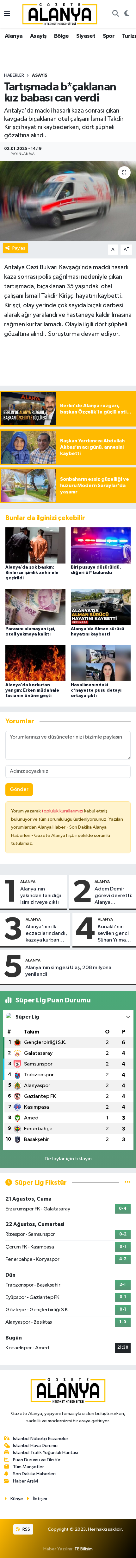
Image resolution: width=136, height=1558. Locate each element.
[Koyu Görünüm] (126, 14)
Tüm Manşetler (28, 1466)
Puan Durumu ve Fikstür (36, 1459)
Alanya (13, 36)
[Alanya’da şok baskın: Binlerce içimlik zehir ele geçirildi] (35, 545)
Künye (16, 1498)
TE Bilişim (83, 1549)
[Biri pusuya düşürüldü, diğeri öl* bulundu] (101, 545)
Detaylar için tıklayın (68, 1159)
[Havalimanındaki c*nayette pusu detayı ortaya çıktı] (101, 663)
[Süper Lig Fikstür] (128, 1182)
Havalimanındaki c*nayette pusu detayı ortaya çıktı (96, 690)
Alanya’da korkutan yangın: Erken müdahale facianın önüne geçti (32, 690)
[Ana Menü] (7, 14)
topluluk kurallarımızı (63, 811)
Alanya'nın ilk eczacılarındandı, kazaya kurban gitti (46, 934)
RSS (26, 1529)
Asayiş (38, 36)
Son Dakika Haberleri (34, 1473)
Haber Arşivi (25, 1481)
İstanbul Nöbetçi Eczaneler (40, 1438)
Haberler (14, 75)
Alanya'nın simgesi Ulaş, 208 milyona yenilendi (68, 971)
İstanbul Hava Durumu (35, 1445)
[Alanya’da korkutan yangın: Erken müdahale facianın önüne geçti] (35, 663)
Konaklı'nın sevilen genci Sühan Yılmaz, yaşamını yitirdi (115, 934)
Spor (109, 36)
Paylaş (18, 248)
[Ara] (115, 14)
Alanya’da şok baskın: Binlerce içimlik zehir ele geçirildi (32, 572)
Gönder (19, 789)
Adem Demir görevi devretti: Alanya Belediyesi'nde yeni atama (113, 896)
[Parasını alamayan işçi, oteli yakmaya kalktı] (35, 607)
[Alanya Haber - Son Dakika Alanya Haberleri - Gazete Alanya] (59, 14)
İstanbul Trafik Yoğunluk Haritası (45, 1452)
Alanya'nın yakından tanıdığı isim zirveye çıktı (40, 895)
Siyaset (85, 36)
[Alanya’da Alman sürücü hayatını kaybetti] (101, 607)
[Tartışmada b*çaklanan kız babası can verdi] (68, 201)
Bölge (61, 36)
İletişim (40, 1498)
